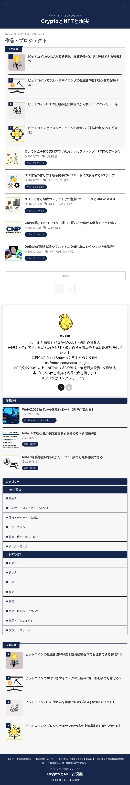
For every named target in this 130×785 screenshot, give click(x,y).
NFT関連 (15, 554)
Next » (66, 275)
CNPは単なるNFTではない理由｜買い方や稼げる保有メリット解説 (70, 223)
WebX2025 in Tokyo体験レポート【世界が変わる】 (58, 409)
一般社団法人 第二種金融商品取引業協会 (67, 762)
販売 (11, 591)
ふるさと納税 (64, 204)
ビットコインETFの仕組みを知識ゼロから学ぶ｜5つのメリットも (73, 104)
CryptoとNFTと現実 (65, 21)
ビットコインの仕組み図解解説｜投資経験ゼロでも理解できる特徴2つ (73, 654)
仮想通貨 (52, 156)
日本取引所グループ (44, 759)
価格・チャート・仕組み (24, 517)
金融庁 (10, 759)
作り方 (58, 180)
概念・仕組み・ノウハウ (24, 611)
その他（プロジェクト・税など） (29, 507)
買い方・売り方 (18, 546)
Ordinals (61, 251)
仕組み (13, 498)
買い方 (13, 572)
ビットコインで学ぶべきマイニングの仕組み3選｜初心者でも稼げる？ (73, 678)
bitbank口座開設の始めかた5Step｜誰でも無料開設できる (62, 457)
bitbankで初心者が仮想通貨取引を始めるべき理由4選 (59, 433)
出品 (11, 582)
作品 (66, 180)
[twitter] (61, 387)
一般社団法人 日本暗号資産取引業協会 (74, 759)
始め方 (13, 563)
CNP (50, 227)
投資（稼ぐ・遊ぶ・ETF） (25, 536)
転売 (11, 601)
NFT (50, 180)
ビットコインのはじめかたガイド (65, 769)
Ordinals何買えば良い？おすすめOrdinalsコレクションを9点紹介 (70, 246)
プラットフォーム (19, 630)
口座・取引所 (17, 527)
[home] (69, 387)
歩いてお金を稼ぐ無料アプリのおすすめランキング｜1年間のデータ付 (73, 151)
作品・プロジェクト (21, 620)
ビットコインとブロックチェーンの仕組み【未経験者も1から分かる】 (73, 725)
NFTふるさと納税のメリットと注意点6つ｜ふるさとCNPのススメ (70, 199)
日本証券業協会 (24, 759)
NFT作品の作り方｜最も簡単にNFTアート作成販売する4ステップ (70, 175)
